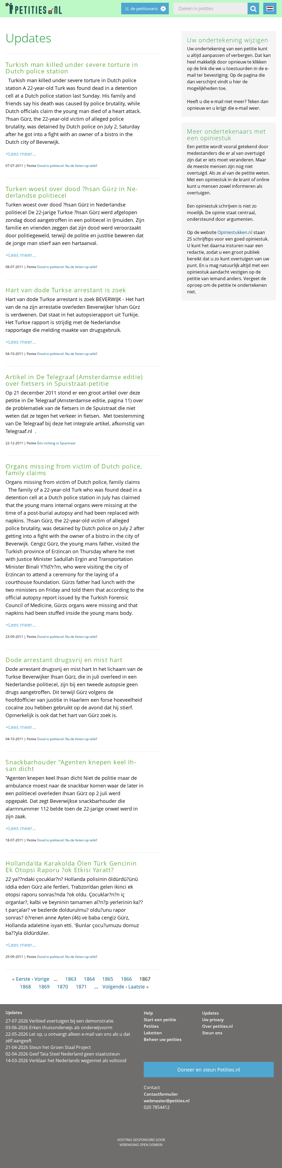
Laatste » (138, 986)
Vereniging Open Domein (141, 1144)
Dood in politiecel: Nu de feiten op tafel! (67, 165)
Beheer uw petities (162, 1039)
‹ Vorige (40, 979)
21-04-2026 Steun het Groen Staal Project (48, 1047)
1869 (44, 986)
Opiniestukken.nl (235, 232)
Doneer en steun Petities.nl (208, 1069)
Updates (210, 1013)
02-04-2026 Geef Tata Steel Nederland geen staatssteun (63, 1054)
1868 (25, 986)
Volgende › (114, 986)
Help (148, 1013)
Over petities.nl (217, 1026)
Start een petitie (160, 1019)
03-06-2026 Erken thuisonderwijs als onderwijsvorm (59, 1027)
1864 (89, 979)
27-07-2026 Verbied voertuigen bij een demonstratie (59, 1021)
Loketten (153, 1032)
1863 (70, 979)
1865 (107, 979)
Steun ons (212, 1032)
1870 (62, 986)
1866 (126, 979)
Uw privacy (213, 1019)
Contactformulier (161, 1094)
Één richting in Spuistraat (56, 443)
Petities (151, 1026)
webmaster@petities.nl (166, 1100)
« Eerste (21, 979)
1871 (81, 986)
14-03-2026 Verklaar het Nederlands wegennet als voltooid (66, 1060)
